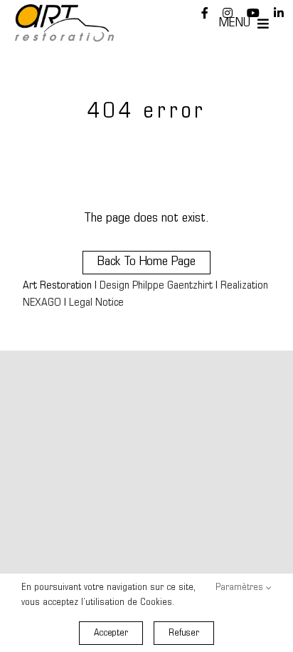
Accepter (111, 633)
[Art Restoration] (64, 10)
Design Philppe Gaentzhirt (156, 286)
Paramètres (240, 587)
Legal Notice (96, 303)
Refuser (184, 633)
